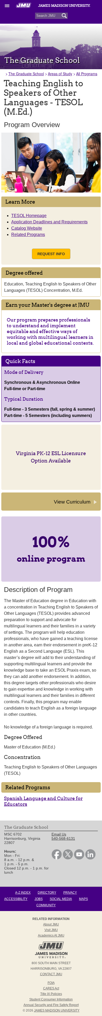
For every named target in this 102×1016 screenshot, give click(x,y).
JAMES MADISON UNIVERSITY (57, 1010)
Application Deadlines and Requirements (49, 222)
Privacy (70, 892)
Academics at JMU (51, 935)
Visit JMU (51, 930)
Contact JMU (51, 974)
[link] (57, 858)
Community (46, 905)
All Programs (86, 73)
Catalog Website (26, 228)
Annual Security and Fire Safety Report (51, 1005)
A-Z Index (23, 892)
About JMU (51, 924)
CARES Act (51, 988)
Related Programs (28, 234)
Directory (47, 892)
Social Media (61, 899)
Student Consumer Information (51, 999)
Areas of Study (60, 73)
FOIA (51, 983)
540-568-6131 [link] (63, 838)
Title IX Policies (51, 994)
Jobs (39, 899)
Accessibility (15, 899)
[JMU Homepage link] (51, 957)
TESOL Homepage (29, 215)
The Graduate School (26, 73)
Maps (83, 899)
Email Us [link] (59, 834)
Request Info (51, 254)
